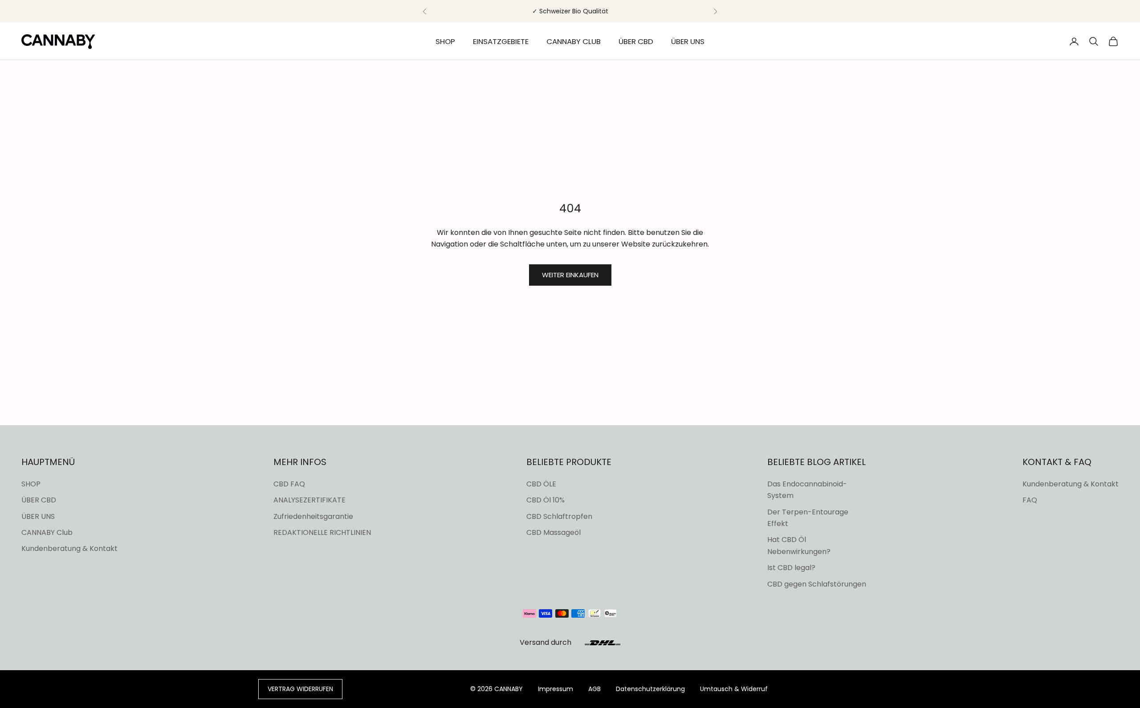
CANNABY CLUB (573, 41)
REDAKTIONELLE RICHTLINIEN (322, 532)
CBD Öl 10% (545, 500)
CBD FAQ (289, 484)
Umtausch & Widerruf (734, 688)
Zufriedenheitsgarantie (313, 516)
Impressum (555, 688)
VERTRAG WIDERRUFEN (300, 688)
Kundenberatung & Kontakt (69, 548)
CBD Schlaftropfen (559, 516)
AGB (594, 688)
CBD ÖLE (541, 484)
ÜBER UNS (687, 41)
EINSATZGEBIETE (501, 41)
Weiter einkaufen (570, 274)
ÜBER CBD (636, 41)
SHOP (445, 41)
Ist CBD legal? (791, 567)
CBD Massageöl (553, 532)
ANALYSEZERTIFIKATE (309, 500)
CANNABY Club (47, 532)
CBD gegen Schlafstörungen (816, 584)
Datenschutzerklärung (650, 688)
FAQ (1029, 500)
